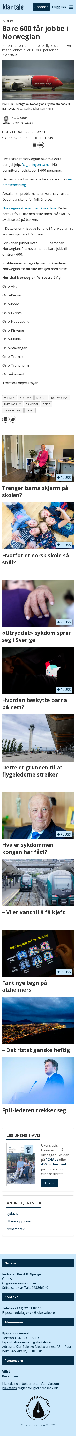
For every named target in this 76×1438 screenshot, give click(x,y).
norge (41, 398)
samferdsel (12, 410)
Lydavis (12, 1213)
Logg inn (59, 7)
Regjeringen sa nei (36, 164)
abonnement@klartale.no (32, 1342)
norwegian (59, 398)
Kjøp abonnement (15, 1333)
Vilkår (7, 1371)
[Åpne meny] (71, 7)
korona (25, 398)
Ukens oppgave (18, 1221)
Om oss (7, 1278)
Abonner (41, 7)
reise (46, 404)
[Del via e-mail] (41, 145)
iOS (44, 1164)
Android (59, 1164)
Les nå (49, 1183)
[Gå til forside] (13, 7)
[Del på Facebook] (34, 145)
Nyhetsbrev (15, 1229)
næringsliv (12, 404)
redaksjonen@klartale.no (34, 1312)
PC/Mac (52, 1159)
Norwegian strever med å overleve (29, 208)
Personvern (11, 1376)
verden (9, 398)
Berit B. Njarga (29, 1274)
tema (29, 410)
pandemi (32, 404)
